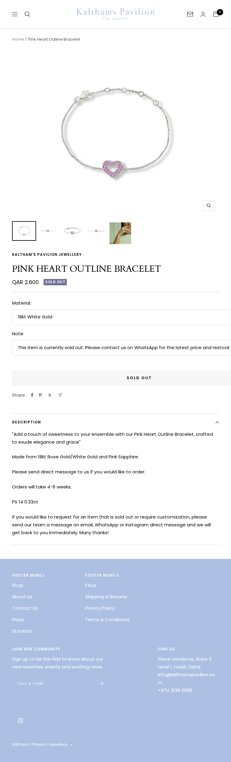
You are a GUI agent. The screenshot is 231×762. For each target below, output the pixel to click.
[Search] (27, 14)
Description (26, 422)
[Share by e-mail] (60, 395)
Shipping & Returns (106, 596)
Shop (17, 585)
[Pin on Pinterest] (40, 395)
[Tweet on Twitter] (49, 395)
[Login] (203, 14)
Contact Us (25, 608)
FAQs (90, 585)
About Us (22, 596)
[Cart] (216, 14)
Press (18, 619)
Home (18, 39)
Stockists (22, 631)
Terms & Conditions (107, 619)
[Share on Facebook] (32, 395)
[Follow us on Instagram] (20, 720)
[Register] (101, 683)
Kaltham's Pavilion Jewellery (47, 254)
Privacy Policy (100, 608)
